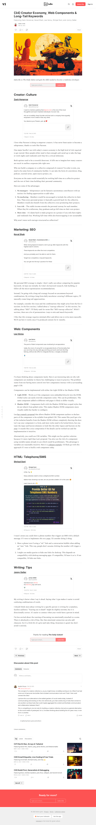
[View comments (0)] (32, 751)
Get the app (57, 816)
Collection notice (60, 812)
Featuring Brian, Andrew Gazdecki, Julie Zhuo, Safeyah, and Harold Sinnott (38, 773)
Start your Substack (43, 816)
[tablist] (22, 669)
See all (17, 783)
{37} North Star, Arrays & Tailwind (28, 744)
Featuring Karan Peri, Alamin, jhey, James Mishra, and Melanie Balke (36, 747)
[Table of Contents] (2, 412)
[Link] (11, 94)
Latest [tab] (21, 739)
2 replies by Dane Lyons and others (30, 721)
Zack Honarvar (21, 99)
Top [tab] (16, 739)
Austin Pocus (22, 686)
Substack (39, 821)
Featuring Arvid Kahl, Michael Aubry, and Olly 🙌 (29, 760)
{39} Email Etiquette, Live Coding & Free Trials (33, 757)
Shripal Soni (20, 461)
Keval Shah (19, 234)
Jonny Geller (20, 572)
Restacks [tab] (26, 669)
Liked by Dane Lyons (25, 688)
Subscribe (80, 4)
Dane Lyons (21, 23)
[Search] (69, 4)
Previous (21, 656)
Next (76, 656)
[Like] (16, 30)
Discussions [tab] (28, 739)
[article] (48, 748)
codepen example (55, 444)
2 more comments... (20, 729)
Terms (52, 812)
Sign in (90, 4)
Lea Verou (19, 334)
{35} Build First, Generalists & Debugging (31, 770)
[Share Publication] (73, 4)
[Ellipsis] (81, 686)
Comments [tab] (18, 669)
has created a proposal (26, 414)
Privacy (46, 812)
